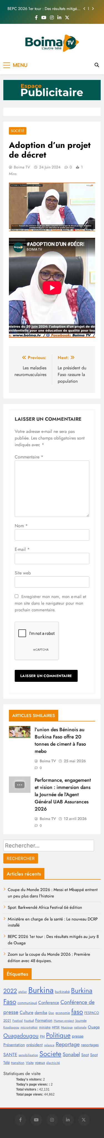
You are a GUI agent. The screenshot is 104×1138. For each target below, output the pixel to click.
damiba (41, 1013)
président (34, 1045)
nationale (80, 1027)
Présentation (14, 1045)
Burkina (41, 990)
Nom (21, 526)
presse (77, 1036)
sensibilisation (28, 1055)
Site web (23, 573)
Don (51, 1013)
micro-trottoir (29, 1027)
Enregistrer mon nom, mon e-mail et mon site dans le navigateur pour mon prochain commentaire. (50, 603)
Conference (48, 1002)
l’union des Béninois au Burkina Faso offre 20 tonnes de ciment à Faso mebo (60, 740)
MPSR (56, 1027)
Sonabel (71, 1054)
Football (29, 1021)
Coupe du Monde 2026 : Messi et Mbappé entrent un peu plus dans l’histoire (53, 893)
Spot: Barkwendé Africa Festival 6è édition (45, 907)
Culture (26, 1012)
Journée (81, 1020)
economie (62, 1012)
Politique (58, 1035)
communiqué (27, 1002)
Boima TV (22, 167)
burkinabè (62, 991)
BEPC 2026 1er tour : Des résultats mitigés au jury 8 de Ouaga (42, 8)
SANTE (10, 1054)
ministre (44, 1027)
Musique (67, 1027)
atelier (22, 992)
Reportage (68, 1044)
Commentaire (29, 457)
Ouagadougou (21, 1035)
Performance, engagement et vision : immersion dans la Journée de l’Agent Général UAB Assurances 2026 (63, 794)
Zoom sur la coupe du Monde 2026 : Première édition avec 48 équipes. (49, 957)
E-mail (22, 549)
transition (17, 1062)
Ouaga (94, 1027)
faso (77, 1011)
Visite (30, 1062)
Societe (50, 1054)
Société (17, 130)
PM (42, 1036)
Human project (64, 1020)
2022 (10, 990)
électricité (53, 1063)
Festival (17, 1020)
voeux (40, 1062)
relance (49, 1045)
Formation (43, 1020)
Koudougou (11, 1027)
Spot (85, 1055)
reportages (90, 1045)
